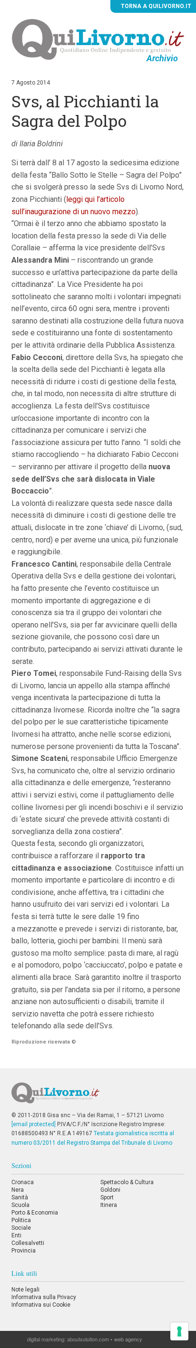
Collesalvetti (27, 1243)
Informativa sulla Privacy (43, 1297)
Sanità (19, 1197)
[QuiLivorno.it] (97, 1096)
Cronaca (22, 1182)
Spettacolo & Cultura (127, 1182)
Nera (17, 1190)
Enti (16, 1235)
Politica (21, 1220)
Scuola (20, 1205)
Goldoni (110, 1190)
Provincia (23, 1250)
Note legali (25, 1289)
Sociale (21, 1228)
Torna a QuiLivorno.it (155, 6)
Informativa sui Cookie (40, 1304)
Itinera (108, 1205)
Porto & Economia (34, 1212)
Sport (107, 1197)
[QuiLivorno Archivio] (98, 39)
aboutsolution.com (88, 1339)
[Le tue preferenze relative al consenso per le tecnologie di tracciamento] (179, 1331)
